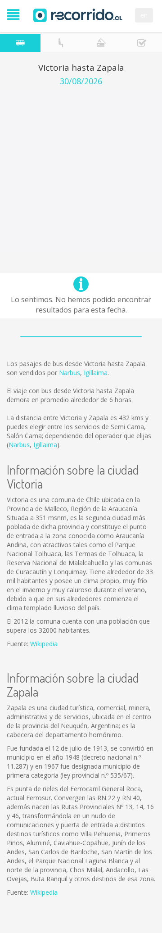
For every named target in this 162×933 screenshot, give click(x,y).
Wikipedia (44, 643)
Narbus (69, 372)
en (144, 15)
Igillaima (96, 372)
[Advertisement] (81, 172)
